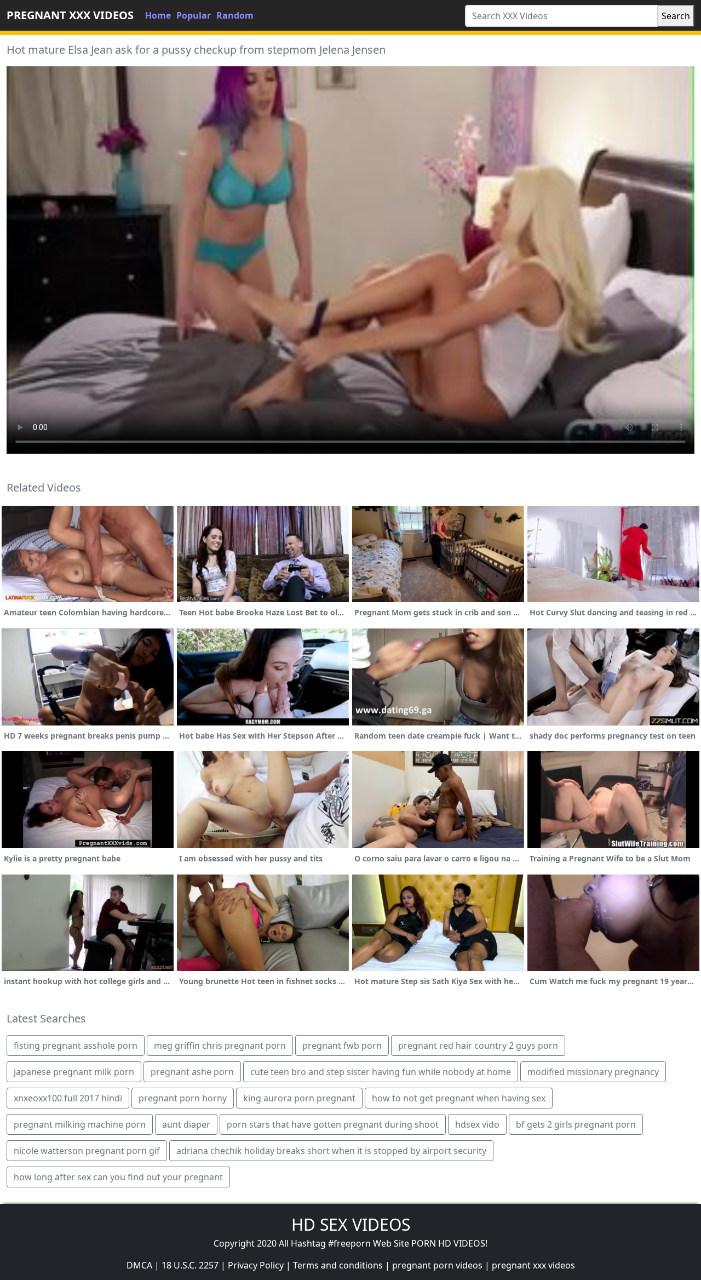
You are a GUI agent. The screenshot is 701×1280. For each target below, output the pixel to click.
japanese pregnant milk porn (74, 1072)
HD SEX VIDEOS (350, 1224)
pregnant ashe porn (192, 1072)
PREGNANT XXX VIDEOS (70, 15)
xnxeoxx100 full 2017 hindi (68, 1098)
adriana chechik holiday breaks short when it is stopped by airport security (331, 1151)
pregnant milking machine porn (80, 1124)
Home (158, 15)
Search (676, 16)
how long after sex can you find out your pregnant (118, 1177)
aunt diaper (186, 1124)
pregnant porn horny (183, 1098)
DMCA (139, 1265)
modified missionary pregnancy (593, 1072)
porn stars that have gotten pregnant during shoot (333, 1124)
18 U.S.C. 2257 (190, 1265)
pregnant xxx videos (533, 1265)
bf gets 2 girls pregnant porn (576, 1124)
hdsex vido (477, 1124)
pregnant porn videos (437, 1265)
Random (235, 15)
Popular (193, 15)
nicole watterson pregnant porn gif (87, 1151)
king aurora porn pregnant (299, 1098)
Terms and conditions (338, 1265)
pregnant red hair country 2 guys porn (478, 1045)
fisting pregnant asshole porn (75, 1045)
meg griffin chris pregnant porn (220, 1045)
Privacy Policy (256, 1265)
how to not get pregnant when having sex (458, 1098)
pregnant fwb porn (342, 1045)
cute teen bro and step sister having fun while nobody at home (380, 1072)
